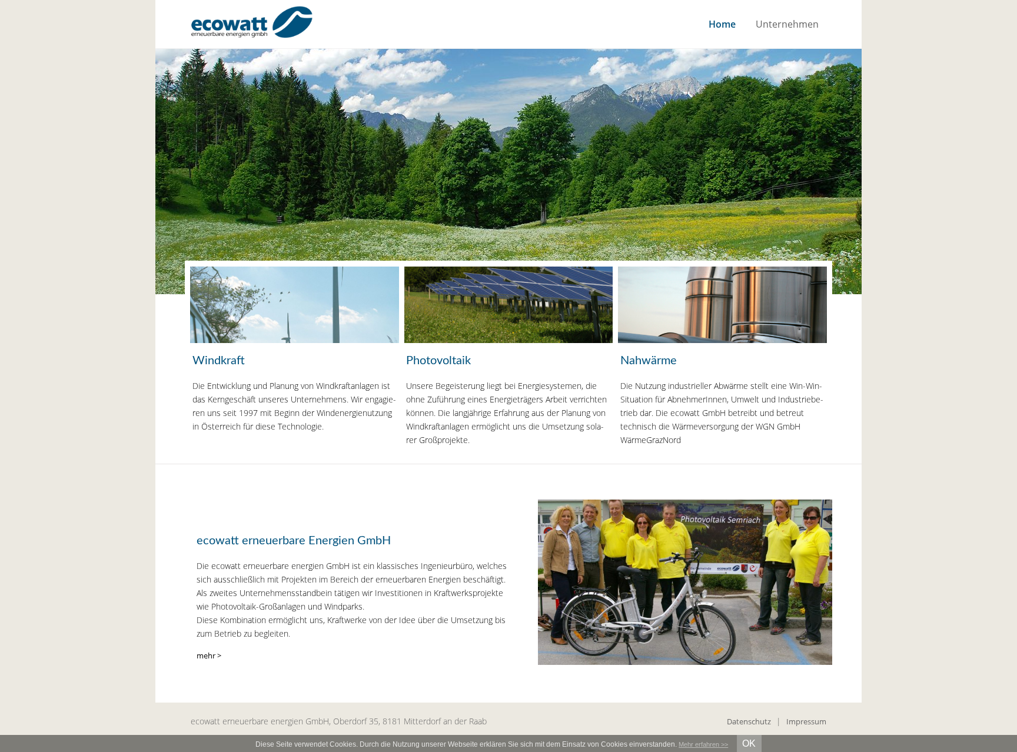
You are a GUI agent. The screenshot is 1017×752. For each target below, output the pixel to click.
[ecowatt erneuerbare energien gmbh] (251, 24)
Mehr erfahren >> (703, 744)
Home (722, 24)
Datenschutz (749, 721)
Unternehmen (787, 24)
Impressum (806, 721)
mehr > (209, 655)
